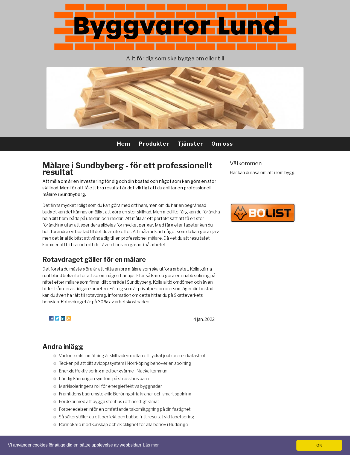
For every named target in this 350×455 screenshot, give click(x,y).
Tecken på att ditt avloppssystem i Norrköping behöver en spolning (125, 363)
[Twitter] (57, 318)
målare (155, 238)
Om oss (222, 143)
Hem (123, 143)
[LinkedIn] (63, 318)
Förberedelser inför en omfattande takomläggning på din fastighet (125, 409)
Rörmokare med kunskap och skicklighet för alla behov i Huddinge (123, 424)
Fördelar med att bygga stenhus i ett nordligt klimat (109, 401)
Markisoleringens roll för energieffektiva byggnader (110, 386)
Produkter (154, 143)
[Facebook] (51, 318)
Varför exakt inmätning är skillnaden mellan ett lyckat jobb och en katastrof (132, 355)
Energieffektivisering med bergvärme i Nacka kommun (113, 371)
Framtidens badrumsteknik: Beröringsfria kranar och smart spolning (125, 394)
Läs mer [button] (151, 445)
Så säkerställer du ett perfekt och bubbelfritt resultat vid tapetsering (126, 416)
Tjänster (190, 143)
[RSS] (68, 318)
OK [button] (319, 445)
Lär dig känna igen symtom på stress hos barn (104, 378)
